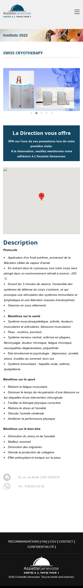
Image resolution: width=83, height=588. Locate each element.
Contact (66, 541)
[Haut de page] (74, 579)
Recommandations (23, 541)
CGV (53, 541)
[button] (41, 196)
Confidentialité (40, 546)
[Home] (17, 9)
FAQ (44, 541)
